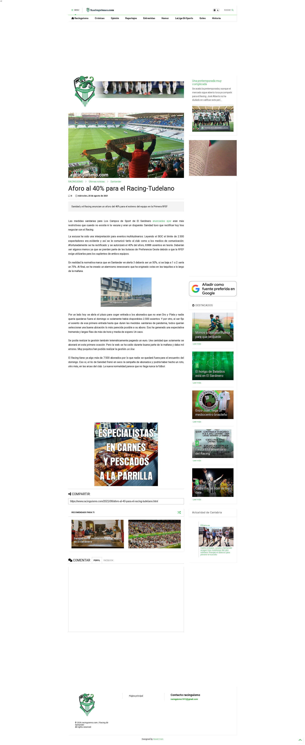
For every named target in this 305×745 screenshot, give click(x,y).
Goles (203, 18)
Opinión (115, 18)
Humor (165, 18)
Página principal (136, 696)
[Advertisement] (152, 48)
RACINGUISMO (75, 181)
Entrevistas (149, 18)
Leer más (197, 344)
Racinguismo (81, 18)
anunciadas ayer (162, 221)
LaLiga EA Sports (184, 18)
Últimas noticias (97, 181)
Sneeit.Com (158, 739)
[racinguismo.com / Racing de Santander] (100, 11)
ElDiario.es (205, 525)
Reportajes (131, 18)
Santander (116, 181)
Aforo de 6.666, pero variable (148, 541)
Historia (216, 18)
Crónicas (100, 18)
